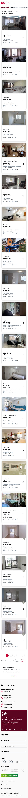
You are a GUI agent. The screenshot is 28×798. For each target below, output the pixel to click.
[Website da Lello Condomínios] (11, 761)
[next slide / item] (24, 23)
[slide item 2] (13, 28)
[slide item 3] (14, 28)
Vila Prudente (17, 660)
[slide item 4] (15, 28)
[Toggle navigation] (26, 3)
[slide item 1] (12, 28)
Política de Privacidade (6, 788)
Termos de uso (4, 784)
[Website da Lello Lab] (19, 761)
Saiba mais (4, 726)
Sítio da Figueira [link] (22, 660)
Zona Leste (10, 660)
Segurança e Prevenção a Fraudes (8, 781)
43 (23, 655)
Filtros (5, 7)
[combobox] (15, 3)
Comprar (13, 7)
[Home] (1, 660)
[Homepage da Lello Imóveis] (4, 761)
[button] (5, 7)
